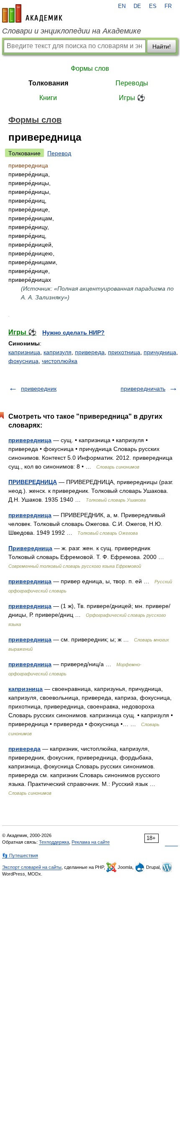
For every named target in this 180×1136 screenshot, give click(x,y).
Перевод (59, 153)
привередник (39, 388)
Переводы (132, 83)
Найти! (161, 46)
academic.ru (32, 13)
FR (168, 6)
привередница (29, 440)
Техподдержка (54, 842)
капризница (24, 352)
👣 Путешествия (20, 855)
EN (122, 6)
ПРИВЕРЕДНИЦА (32, 482)
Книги (48, 97)
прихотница (124, 352)
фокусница (23, 361)
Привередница (30, 548)
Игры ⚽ (132, 97)
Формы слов (90, 68)
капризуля (58, 352)
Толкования (48, 83)
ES (153, 6)
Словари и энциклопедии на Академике (71, 31)
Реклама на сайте (91, 842)
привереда (90, 352)
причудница (160, 352)
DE (137, 6)
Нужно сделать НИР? (73, 332)
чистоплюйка (59, 361)
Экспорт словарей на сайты (32, 867)
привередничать (143, 388)
